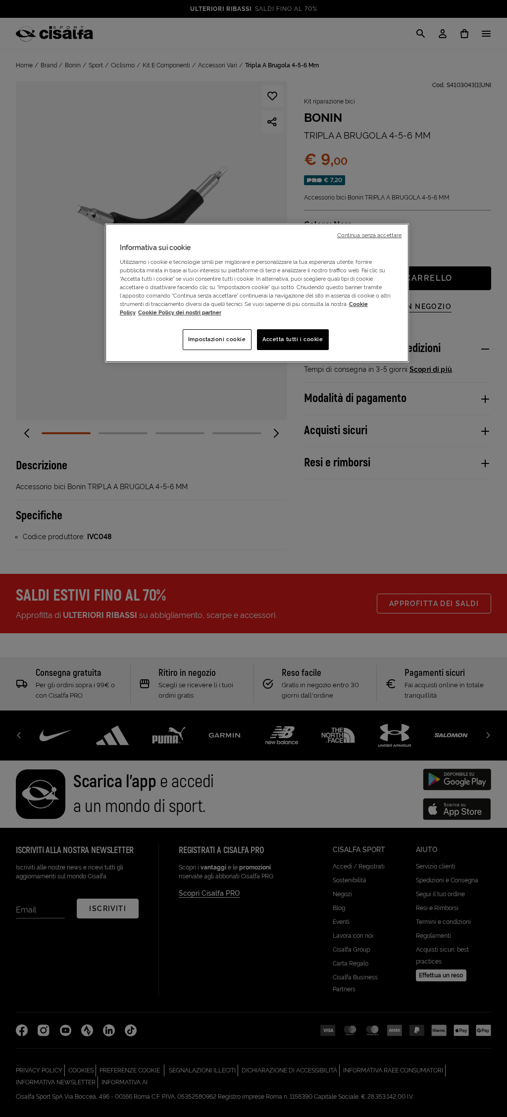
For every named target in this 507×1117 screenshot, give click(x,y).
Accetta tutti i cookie (292, 339)
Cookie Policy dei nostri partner (179, 312)
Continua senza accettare (369, 235)
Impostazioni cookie (217, 339)
